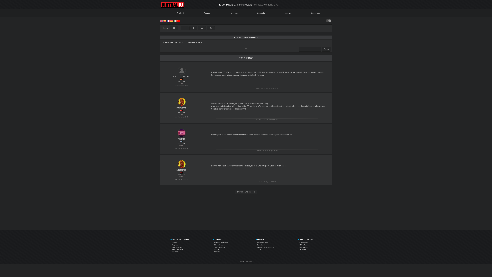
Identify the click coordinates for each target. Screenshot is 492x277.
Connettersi (315, 13)
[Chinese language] (178, 20)
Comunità (261, 13)
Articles (217, 249)
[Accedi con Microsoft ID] (193, 28)
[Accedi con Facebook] (184, 28)
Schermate (175, 252)
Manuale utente (219, 245)
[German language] (171, 20)
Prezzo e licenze (177, 249)
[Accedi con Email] (174, 28)
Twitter (303, 249)
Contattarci (261, 245)
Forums (217, 252)
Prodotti (180, 13)
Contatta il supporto (221, 243)
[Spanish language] (164, 20)
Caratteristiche (177, 247)
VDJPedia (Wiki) (219, 247)
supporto (288, 13)
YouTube (304, 245)
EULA (259, 249)
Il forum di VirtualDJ (173, 43)
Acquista (234, 13)
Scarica (207, 13)
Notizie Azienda (262, 243)
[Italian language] (175, 20)
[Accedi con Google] (211, 28)
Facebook (304, 243)
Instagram (304, 247)
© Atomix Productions (246, 261)
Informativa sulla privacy (265, 247)
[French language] (168, 20)
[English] (161, 20)
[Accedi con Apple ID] (202, 28)
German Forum (194, 43)
